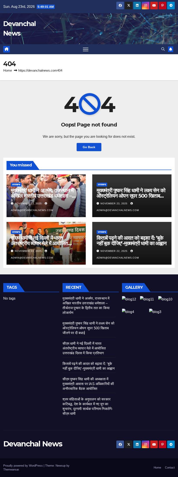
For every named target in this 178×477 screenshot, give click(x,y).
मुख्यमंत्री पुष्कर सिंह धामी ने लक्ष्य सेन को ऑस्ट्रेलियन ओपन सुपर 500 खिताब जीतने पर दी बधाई (131, 195)
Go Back (89, 147)
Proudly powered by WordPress (23, 465)
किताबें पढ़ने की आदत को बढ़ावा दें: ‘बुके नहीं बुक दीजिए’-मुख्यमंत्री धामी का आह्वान (131, 240)
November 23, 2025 (29, 203)
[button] (163, 49)
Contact (170, 467)
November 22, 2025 (114, 251)
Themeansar (11, 469)
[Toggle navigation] (85, 49)
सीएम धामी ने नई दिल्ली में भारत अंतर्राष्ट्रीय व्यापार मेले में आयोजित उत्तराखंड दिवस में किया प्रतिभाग (39, 243)
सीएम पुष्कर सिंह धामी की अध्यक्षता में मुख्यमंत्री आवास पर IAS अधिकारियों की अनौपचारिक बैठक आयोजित (88, 383)
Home (7, 70)
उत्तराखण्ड (16, 184)
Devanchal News (32, 443)
